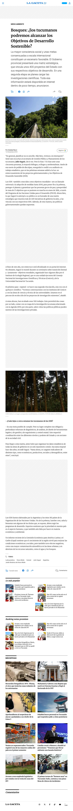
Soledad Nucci (12, 150)
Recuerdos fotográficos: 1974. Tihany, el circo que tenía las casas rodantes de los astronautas (20, 686)
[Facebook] (49, 804)
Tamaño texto (13, 571)
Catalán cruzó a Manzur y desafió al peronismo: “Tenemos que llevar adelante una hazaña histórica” (51, 747)
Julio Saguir (37, 560)
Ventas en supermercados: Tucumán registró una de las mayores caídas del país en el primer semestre (20, 747)
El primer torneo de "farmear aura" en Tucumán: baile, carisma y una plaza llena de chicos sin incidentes (52, 778)
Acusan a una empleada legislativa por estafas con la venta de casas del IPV (56, 587)
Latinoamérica (10, 560)
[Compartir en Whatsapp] (24, 92)
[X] (44, 804)
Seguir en (61, 150)
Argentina (46, 560)
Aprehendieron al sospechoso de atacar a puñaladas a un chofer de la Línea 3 (19, 716)
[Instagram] (39, 804)
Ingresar (70, 3)
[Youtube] (60, 804)
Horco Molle (20, 560)
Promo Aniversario (64, 3)
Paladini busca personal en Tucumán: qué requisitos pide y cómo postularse (25, 587)
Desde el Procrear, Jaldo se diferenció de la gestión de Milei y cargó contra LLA (55, 635)
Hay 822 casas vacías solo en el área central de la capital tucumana (57, 596)
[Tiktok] (54, 804)
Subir (66, 805)
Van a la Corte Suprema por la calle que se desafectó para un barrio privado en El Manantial (54, 605)
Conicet (28, 560)
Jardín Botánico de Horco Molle (15, 562)
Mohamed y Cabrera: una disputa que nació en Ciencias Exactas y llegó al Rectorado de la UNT (52, 686)
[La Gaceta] (36, 3)
